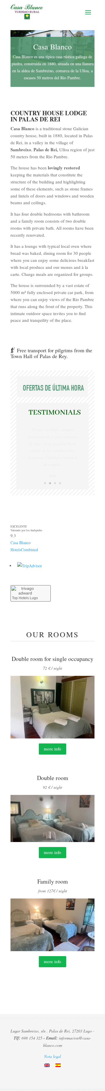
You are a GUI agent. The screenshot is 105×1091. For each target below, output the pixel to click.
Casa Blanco (20, 542)
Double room (52, 778)
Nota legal (52, 1056)
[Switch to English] (46, 1065)
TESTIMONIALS (55, 412)
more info (52, 749)
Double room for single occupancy (52, 659)
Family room (52, 881)
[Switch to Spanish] (58, 1065)
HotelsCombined (24, 549)
